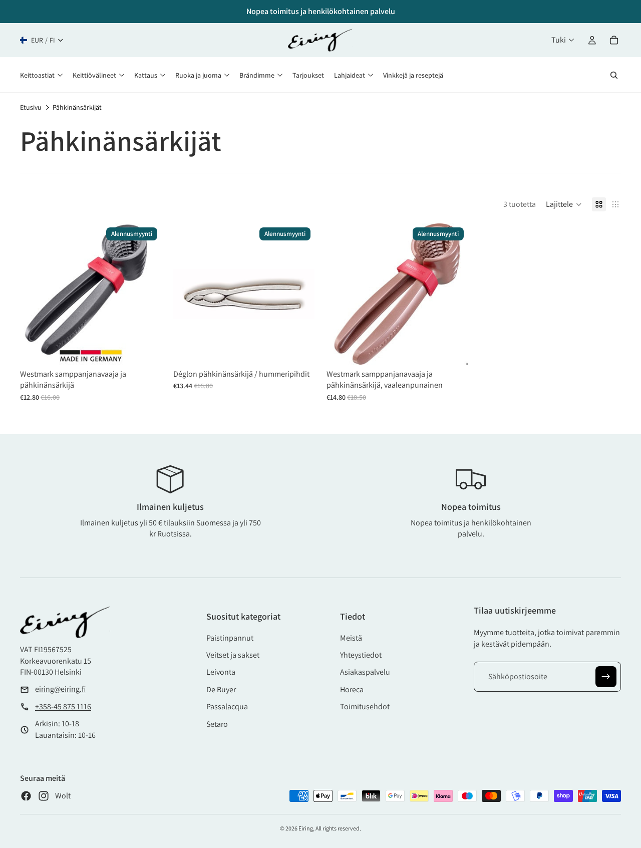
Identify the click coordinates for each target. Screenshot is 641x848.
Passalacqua (227, 706)
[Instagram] (44, 796)
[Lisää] (146, 349)
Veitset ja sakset (232, 655)
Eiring (305, 828)
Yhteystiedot (361, 655)
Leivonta (220, 672)
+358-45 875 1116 (63, 706)
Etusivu (31, 107)
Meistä (351, 638)
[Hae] (614, 75)
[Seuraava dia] (146, 294)
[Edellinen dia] (35, 294)
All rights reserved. (338, 828)
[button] (564, 204)
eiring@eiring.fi (60, 689)
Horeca (352, 689)
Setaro (217, 724)
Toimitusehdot (365, 706)
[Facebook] (26, 796)
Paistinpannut (229, 638)
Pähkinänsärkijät (77, 107)
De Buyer (221, 689)
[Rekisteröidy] (605, 676)
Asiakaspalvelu (365, 672)
